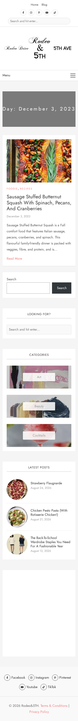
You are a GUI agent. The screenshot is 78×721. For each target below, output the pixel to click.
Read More (14, 258)
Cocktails (39, 435)
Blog (44, 5)
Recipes (26, 189)
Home (34, 5)
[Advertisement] (39, 613)
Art (39, 377)
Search (11, 279)
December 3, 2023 (18, 216)
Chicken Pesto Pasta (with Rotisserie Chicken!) (49, 512)
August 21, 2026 (41, 519)
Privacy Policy (39, 711)
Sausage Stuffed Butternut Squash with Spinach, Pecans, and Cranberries (39, 202)
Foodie (12, 189)
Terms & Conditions (54, 705)
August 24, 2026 (41, 488)
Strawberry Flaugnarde (46, 483)
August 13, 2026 (41, 551)
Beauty (39, 406)
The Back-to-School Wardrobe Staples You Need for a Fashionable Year (50, 542)
